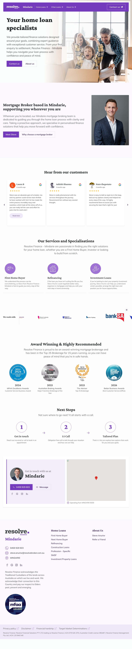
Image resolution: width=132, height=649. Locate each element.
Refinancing (56, 543)
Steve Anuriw (98, 535)
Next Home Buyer (59, 539)
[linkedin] (21, 565)
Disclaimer (26, 628)
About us (29, 63)
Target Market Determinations (73, 628)
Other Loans (56, 7)
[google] (12, 565)
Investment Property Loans (64, 559)
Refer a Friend (99, 539)
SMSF (54, 555)
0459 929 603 (23, 487)
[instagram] (16, 565)
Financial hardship (45, 628)
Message (43, 487)
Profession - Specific (60, 551)
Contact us (14, 63)
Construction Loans (60, 547)
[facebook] (7, 565)
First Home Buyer (59, 535)
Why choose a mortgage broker (37, 134)
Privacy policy (9, 628)
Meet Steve (11, 134)
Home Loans (41, 7)
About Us (70, 7)
